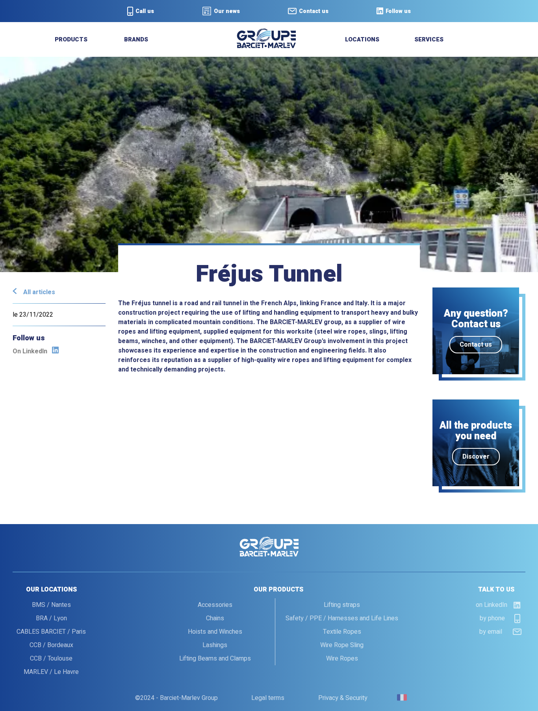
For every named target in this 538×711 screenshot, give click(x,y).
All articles (39, 292)
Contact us (476, 344)
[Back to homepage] (266, 46)
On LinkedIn (30, 351)
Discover (476, 456)
